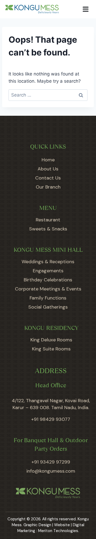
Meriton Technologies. (58, 530)
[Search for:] (48, 95)
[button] (86, 9)
